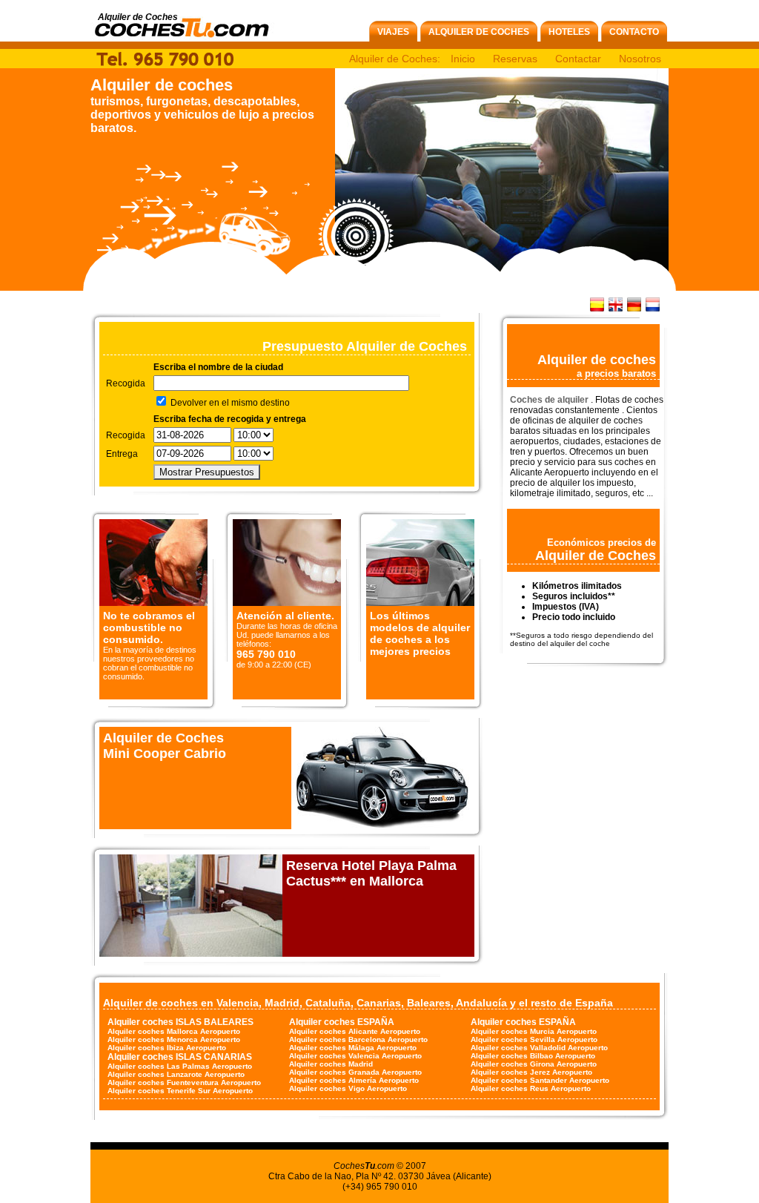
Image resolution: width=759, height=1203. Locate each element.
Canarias (379, 1003)
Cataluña (328, 1003)
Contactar (578, 59)
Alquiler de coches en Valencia (181, 1003)
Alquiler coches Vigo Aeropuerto (348, 1088)
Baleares (429, 1003)
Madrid (282, 1003)
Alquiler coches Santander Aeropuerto (540, 1080)
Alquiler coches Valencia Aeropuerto (355, 1056)
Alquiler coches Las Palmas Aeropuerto (179, 1066)
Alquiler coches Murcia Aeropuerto (534, 1031)
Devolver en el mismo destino (229, 403)
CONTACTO (634, 32)
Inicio (463, 59)
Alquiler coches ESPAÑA (341, 1022)
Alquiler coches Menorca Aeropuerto (173, 1039)
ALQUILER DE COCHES (478, 32)
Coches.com (364, 1166)
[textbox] (281, 383)
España (594, 1003)
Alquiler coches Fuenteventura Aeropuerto (184, 1082)
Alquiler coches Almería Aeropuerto (354, 1080)
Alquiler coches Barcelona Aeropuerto (358, 1039)
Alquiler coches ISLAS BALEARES (180, 1022)
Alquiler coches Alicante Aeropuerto (354, 1031)
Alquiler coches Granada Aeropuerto (355, 1072)
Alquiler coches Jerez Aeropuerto (531, 1072)
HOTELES (569, 32)
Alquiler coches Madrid (331, 1064)
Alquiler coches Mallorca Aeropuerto (173, 1031)
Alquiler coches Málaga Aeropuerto (353, 1048)
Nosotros (640, 59)
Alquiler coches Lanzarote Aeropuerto (176, 1074)
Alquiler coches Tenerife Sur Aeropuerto (180, 1091)
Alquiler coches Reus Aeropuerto (531, 1088)
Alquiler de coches (161, 85)
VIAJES (393, 32)
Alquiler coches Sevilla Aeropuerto (534, 1039)
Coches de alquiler (550, 400)
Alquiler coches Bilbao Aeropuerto (533, 1056)
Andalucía (481, 1003)
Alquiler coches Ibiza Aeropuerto (166, 1048)
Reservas (515, 59)
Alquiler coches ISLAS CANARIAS (179, 1057)
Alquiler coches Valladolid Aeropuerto (539, 1048)
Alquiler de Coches (595, 555)
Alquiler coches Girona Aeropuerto (534, 1064)
